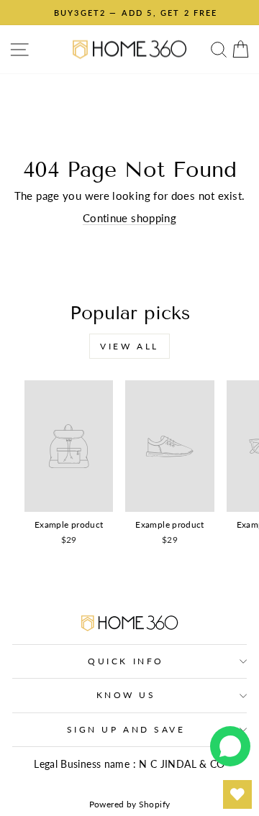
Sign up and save (126, 729)
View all (129, 346)
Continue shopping (129, 217)
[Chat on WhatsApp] (230, 746)
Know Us (126, 694)
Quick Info (125, 661)
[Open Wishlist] (237, 794)
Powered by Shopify (130, 804)
